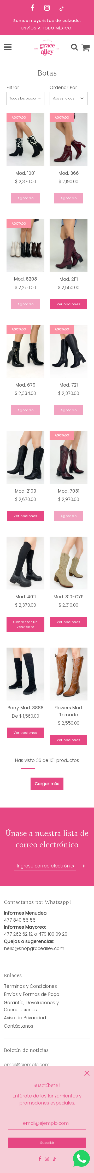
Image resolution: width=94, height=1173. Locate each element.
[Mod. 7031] (68, 457)
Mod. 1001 (25, 173)
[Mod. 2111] (68, 245)
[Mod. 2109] (25, 457)
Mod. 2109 (25, 491)
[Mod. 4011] (25, 563)
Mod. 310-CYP (69, 597)
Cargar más (47, 784)
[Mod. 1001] (25, 139)
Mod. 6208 (25, 279)
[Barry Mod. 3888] (25, 674)
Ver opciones (68, 304)
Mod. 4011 (25, 597)
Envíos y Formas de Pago (31, 994)
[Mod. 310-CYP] (68, 563)
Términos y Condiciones (30, 986)
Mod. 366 (68, 173)
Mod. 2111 (69, 279)
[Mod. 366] (68, 139)
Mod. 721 (69, 385)
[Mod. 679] (25, 351)
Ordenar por (63, 87)
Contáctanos (18, 1026)
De (25, 716)
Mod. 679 (25, 385)
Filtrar (13, 87)
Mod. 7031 (68, 491)
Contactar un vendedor (25, 624)
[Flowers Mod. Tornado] (68, 674)
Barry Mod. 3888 (26, 708)
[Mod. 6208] (25, 245)
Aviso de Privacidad (25, 1018)
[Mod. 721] (68, 351)
